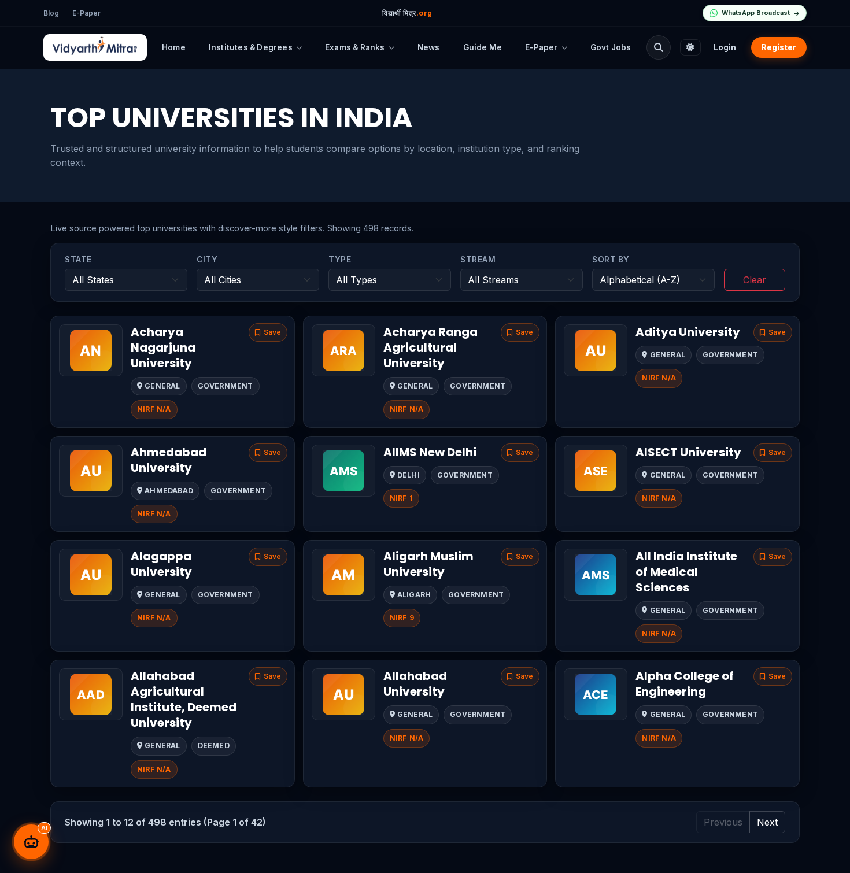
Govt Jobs (610, 47)
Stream (478, 259)
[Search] (658, 47)
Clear (754, 280)
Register (779, 47)
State (78, 259)
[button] (268, 332)
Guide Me (482, 47)
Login (725, 47)
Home (174, 47)
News (428, 47)
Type (339, 259)
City (207, 259)
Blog (51, 13)
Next (767, 822)
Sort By (611, 259)
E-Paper (86, 13)
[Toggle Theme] (690, 47)
